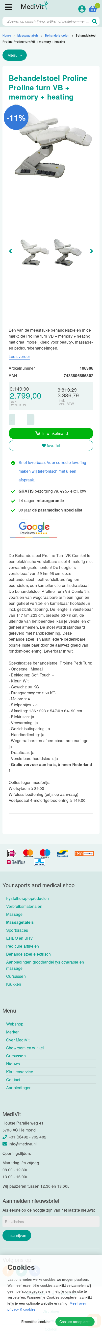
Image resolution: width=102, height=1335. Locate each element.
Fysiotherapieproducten (27, 898)
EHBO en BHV (19, 938)
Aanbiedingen (18, 1087)
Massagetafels (28, 35)
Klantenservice (19, 1072)
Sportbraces (17, 930)
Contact (13, 1079)
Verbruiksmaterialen (24, 906)
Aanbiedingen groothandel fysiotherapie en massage (45, 965)
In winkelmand (55, 433)
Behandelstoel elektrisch (28, 954)
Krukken (13, 984)
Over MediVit (17, 1040)
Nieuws (13, 1064)
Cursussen (16, 976)
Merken (13, 1032)
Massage (14, 914)
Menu (13, 55)
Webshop (14, 1024)
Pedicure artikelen (22, 946)
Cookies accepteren (75, 1321)
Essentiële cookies (35, 1321)
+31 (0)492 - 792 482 (27, 1137)
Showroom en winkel (25, 1048)
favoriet (53, 445)
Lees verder (19, 356)
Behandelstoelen (57, 35)
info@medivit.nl (23, 1144)
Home (6, 35)
